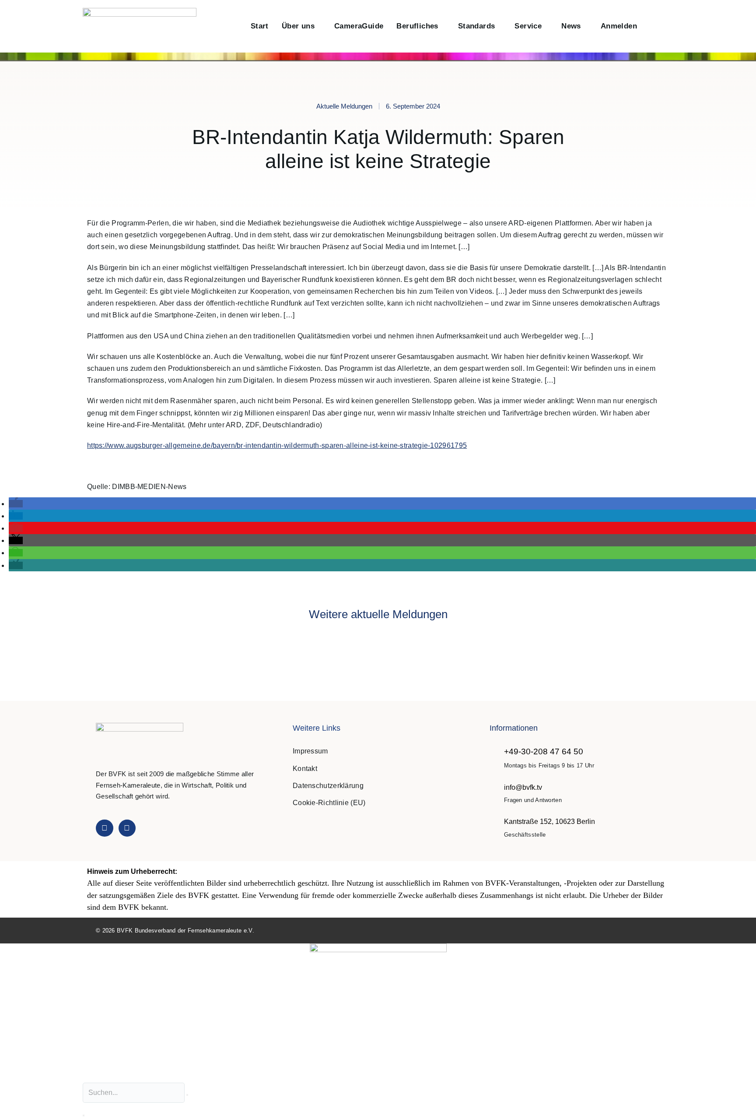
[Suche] (83, 1115)
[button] (653, 26)
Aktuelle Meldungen (344, 106)
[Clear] (187, 1095)
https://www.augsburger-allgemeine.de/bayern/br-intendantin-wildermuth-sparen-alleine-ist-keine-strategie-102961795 (277, 445)
